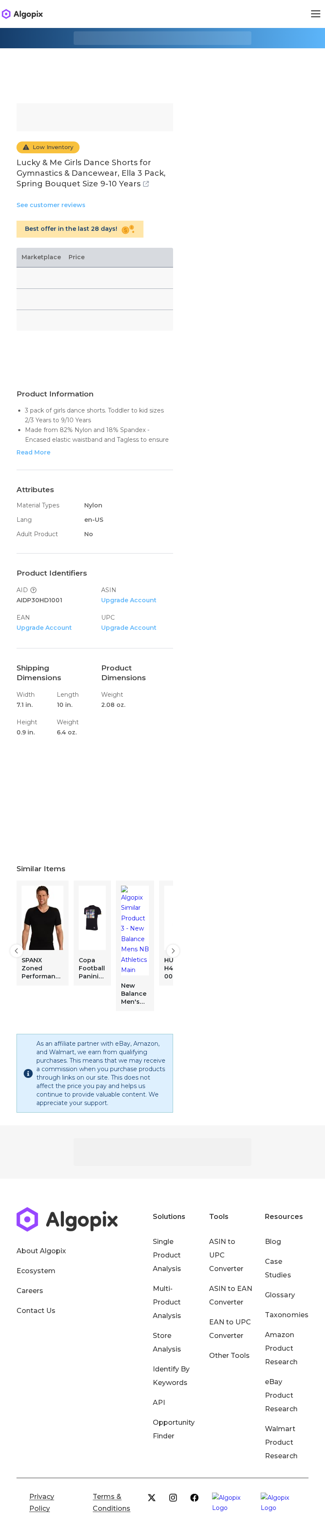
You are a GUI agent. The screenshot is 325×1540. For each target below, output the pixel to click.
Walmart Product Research (281, 1442)
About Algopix (41, 1251)
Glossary (280, 1295)
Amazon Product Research (281, 1348)
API (159, 1403)
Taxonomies (286, 1315)
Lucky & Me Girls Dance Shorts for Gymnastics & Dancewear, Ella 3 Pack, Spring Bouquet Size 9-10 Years (91, 173)
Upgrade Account (129, 600)
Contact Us (36, 1311)
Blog (273, 1242)
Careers (30, 1291)
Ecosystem (36, 1271)
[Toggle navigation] (315, 14)
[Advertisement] (162, 69)
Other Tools (229, 1356)
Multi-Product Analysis (167, 1302)
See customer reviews (51, 205)
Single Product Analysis (167, 1255)
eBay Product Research (281, 1395)
